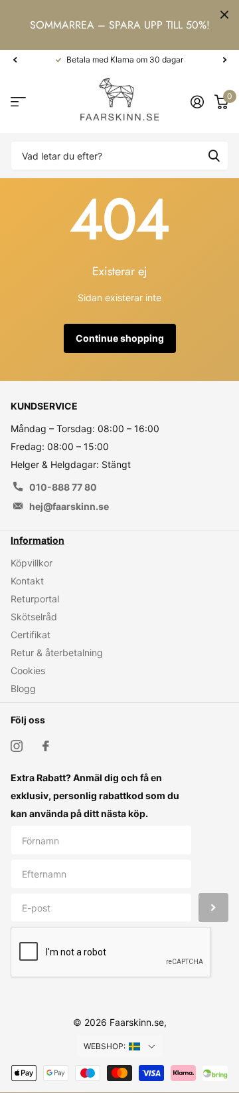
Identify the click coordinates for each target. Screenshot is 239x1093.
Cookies (28, 670)
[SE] (142, 1046)
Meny (18, 101)
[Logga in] (197, 102)
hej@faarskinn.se (69, 506)
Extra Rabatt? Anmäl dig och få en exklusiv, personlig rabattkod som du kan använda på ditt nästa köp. (95, 795)
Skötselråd (34, 616)
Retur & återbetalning (57, 652)
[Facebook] (45, 746)
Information (37, 540)
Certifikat (30, 634)
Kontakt (27, 580)
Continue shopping (120, 338)
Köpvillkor (31, 562)
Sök (213, 155)
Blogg (23, 688)
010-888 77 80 (63, 487)
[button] (14, 60)
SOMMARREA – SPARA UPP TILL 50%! (120, 25)
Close (224, 14)
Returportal (35, 598)
